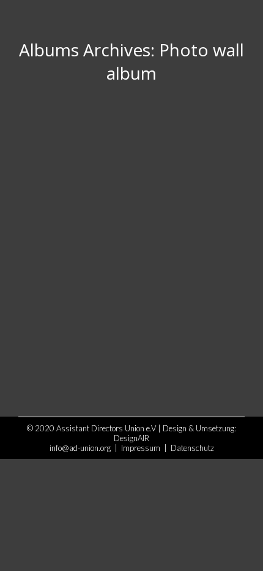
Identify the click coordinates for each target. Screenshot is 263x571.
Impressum (140, 448)
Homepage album (75, 340)
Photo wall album (62, 363)
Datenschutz (192, 448)
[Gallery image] (131, 238)
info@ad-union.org (80, 448)
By (123, 363)
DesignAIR (131, 438)
